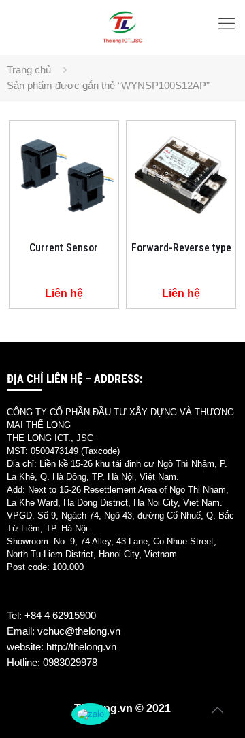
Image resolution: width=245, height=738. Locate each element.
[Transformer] (122, 27)
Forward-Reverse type (181, 247)
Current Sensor (63, 247)
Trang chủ (29, 69)
